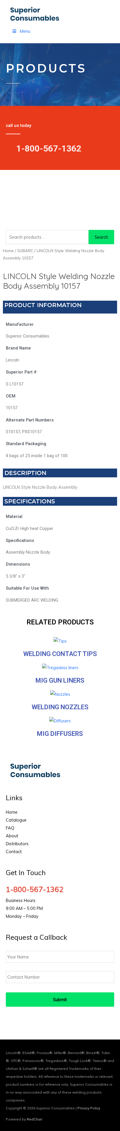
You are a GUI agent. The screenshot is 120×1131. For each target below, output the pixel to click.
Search (101, 237)
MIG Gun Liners (60, 680)
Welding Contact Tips (60, 653)
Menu (25, 31)
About (12, 836)
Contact (14, 851)
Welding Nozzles (60, 707)
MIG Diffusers (60, 733)
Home (8, 250)
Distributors (17, 843)
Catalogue (16, 820)
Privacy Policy (88, 1108)
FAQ (10, 828)
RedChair (34, 1119)
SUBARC (25, 250)
